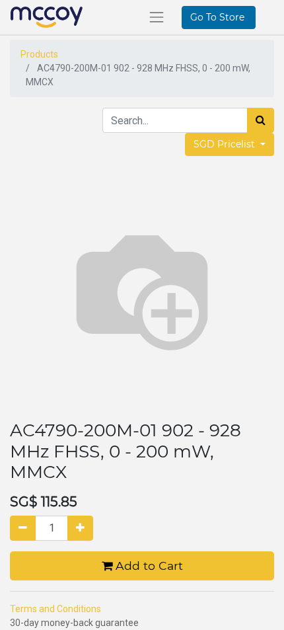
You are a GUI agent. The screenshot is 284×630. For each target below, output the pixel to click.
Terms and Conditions (55, 609)
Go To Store (218, 17)
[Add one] (80, 528)
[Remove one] (23, 528)
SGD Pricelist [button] (226, 144)
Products (39, 54)
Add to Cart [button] (147, 565)
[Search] (260, 120)
